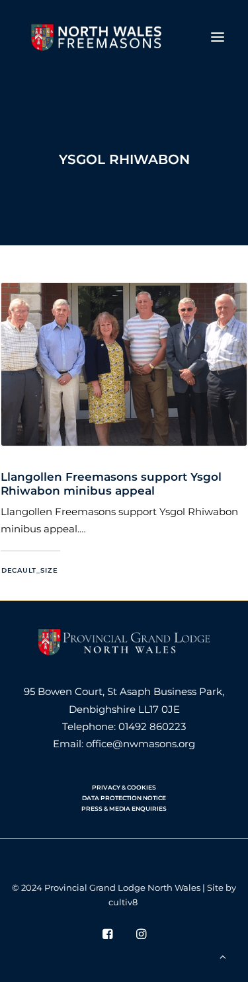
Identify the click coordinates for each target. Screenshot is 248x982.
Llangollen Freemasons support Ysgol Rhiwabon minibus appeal (111, 483)
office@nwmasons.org (140, 743)
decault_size (29, 571)
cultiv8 (123, 902)
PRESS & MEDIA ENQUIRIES (124, 808)
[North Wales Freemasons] (97, 37)
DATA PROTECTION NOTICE (124, 797)
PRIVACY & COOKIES (124, 787)
